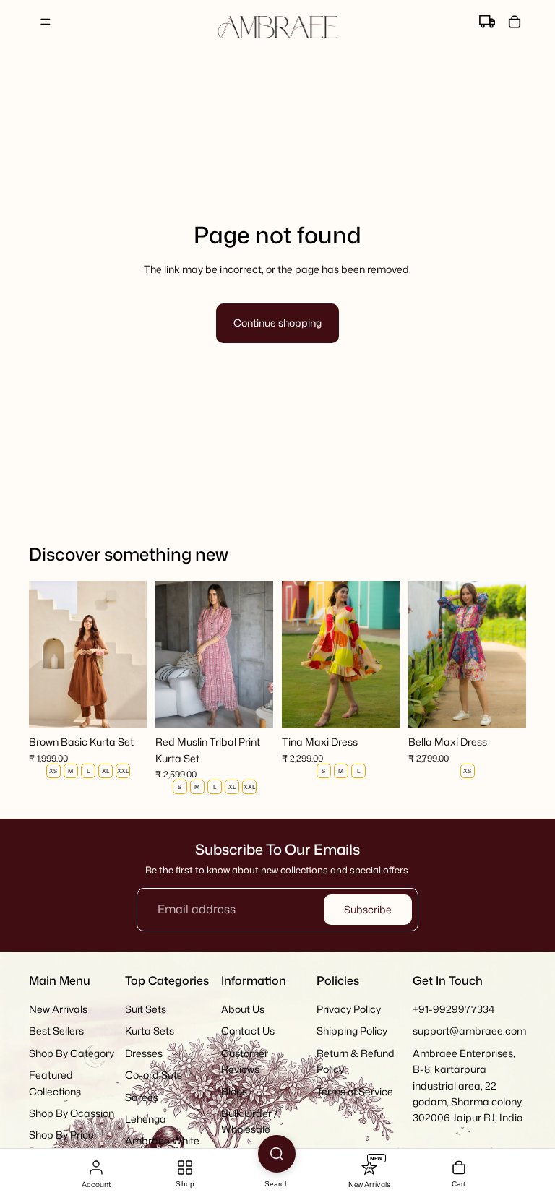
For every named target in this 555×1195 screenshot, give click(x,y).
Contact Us (248, 1030)
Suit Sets (145, 1009)
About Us (242, 1009)
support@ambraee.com (469, 1030)
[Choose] (124, 706)
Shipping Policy (352, 1030)
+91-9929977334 (454, 1009)
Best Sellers (56, 1030)
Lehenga (145, 1119)
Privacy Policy (349, 1009)
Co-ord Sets (153, 1075)
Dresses (144, 1052)
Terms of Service (355, 1090)
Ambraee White (162, 1140)
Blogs (234, 1090)
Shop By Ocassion (71, 1113)
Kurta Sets (149, 1030)
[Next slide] (131, 654)
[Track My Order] (487, 22)
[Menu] (45, 21)
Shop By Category (71, 1052)
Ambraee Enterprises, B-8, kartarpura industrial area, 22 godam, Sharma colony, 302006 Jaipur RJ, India (468, 1084)
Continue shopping (277, 322)
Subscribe (368, 909)
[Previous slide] (45, 654)
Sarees (141, 1096)
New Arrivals (58, 1009)
